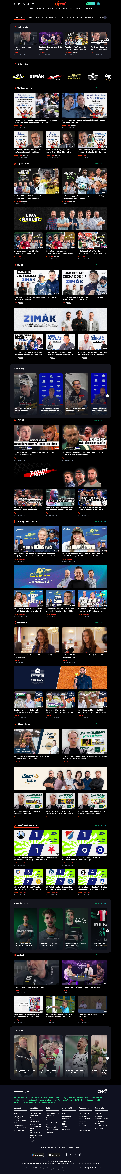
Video (58, 8)
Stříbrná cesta (18, 125)
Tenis (65, 8)
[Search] (102, 4)
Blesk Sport (88, 8)
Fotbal (31, 8)
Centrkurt (16, 660)
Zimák (15, 302)
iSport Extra (17, 761)
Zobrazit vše (99, 88)
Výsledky (50, 8)
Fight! (92, 52)
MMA (71, 8)
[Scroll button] (107, 39)
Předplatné (90, 4)
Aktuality (16, 52)
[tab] (19, 17)
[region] (60, 76)
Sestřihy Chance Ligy (20, 863)
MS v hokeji (40, 8)
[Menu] (106, 4)
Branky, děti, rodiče (19, 559)
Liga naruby (68, 52)
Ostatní (78, 8)
